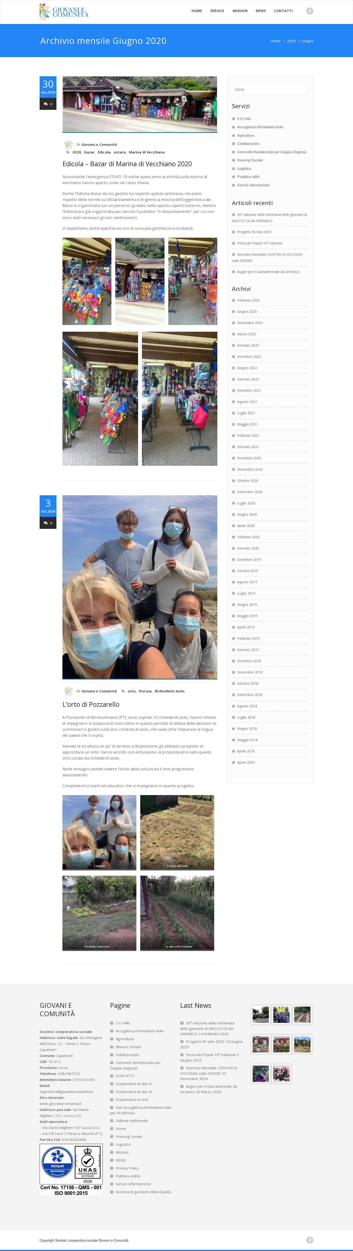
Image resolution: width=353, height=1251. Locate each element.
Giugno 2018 (247, 728)
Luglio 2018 (246, 717)
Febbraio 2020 (248, 537)
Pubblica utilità (248, 176)
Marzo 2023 (246, 334)
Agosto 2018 (247, 706)
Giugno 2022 (247, 368)
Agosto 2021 (247, 401)
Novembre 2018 (249, 672)
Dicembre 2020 (249, 458)
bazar (89, 152)
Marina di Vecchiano (147, 152)
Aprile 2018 (246, 751)
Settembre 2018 (249, 694)
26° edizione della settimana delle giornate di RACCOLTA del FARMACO (207, 1028)
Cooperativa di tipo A (133, 1083)
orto (132, 691)
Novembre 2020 (249, 469)
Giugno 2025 (247, 311)
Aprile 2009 (246, 762)
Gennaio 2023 (248, 345)
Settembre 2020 (249, 492)
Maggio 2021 (247, 424)
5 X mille (244, 118)
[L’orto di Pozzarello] (139, 587)
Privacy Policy (127, 1168)
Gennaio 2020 (248, 548)
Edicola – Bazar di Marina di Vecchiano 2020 (127, 163)
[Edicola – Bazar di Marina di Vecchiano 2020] (139, 104)
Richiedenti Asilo (170, 691)
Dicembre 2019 (249, 559)
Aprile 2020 (246, 525)
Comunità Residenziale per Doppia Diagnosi (271, 151)
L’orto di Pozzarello (91, 704)
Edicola (104, 152)
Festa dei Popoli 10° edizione (259, 243)
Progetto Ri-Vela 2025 (254, 232)
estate (120, 152)
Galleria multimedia (132, 1120)
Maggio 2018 (247, 740)
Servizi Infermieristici (253, 184)
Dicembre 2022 (249, 356)
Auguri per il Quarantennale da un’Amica (268, 271)
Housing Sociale (250, 159)
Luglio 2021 (246, 413)
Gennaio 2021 (248, 446)
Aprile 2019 (246, 627)
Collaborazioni (248, 143)
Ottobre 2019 (247, 570)
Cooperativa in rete (132, 1099)
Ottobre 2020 (247, 480)
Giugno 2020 (247, 514)
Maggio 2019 (247, 616)
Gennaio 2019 (248, 649)
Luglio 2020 (246, 503)
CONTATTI (283, 10)
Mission (122, 1152)
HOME (197, 10)
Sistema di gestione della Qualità (143, 1191)
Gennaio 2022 (248, 379)
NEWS (261, 10)
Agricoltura (245, 135)
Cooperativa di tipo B (134, 1091)
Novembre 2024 (249, 322)
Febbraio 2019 (248, 638)
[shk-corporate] (65, 12)
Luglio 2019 (246, 593)
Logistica (244, 168)
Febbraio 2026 (248, 300)
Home (275, 40)
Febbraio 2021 (248, 435)
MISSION (240, 10)
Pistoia (145, 691)
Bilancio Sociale (128, 1046)
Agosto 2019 (247, 582)
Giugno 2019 (247, 604)
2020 (291, 40)
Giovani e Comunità (99, 144)
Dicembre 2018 (249, 661)
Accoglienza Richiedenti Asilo (260, 126)
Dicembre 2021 (249, 390)
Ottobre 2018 (247, 683)
